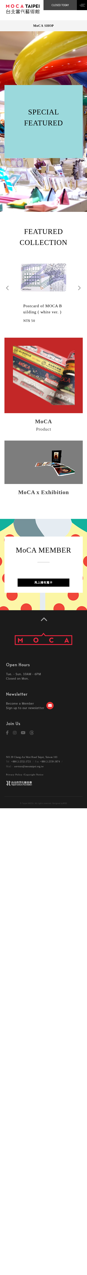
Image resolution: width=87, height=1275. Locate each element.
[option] (43, 121)
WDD (65, 803)
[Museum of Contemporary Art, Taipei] (22, 8)
